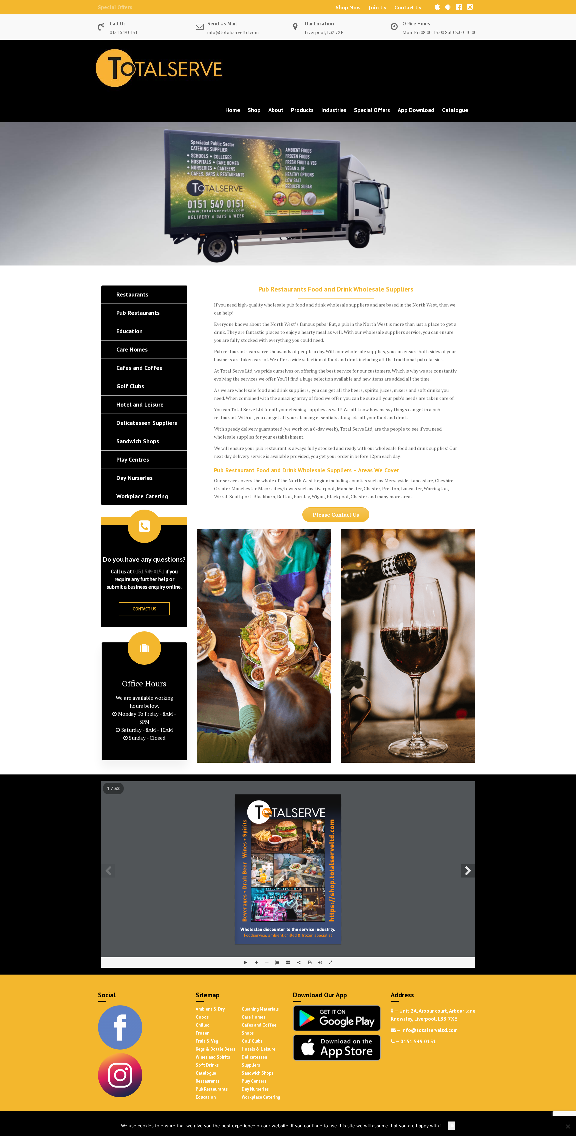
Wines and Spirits (213, 1057)
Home (232, 110)
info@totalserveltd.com (233, 32)
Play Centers (254, 1081)
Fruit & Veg (207, 1041)
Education (206, 1097)
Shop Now (348, 7)
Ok (451, 1125)
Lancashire (421, 480)
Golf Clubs (252, 1041)
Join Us (377, 7)
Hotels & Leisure (258, 1049)
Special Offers (115, 7)
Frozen (202, 1033)
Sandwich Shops (257, 1073)
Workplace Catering (261, 1097)
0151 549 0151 (123, 32)
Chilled (203, 1025)
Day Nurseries (255, 1089)
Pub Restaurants (212, 1089)
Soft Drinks (207, 1065)
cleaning (306, 417)
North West (424, 305)
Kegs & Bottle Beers (215, 1049)
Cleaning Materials (260, 1009)
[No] (567, 1126)
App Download (416, 110)
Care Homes (253, 1017)
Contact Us (407, 7)
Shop (254, 110)
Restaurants (207, 1081)
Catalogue (455, 110)
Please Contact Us (336, 514)
